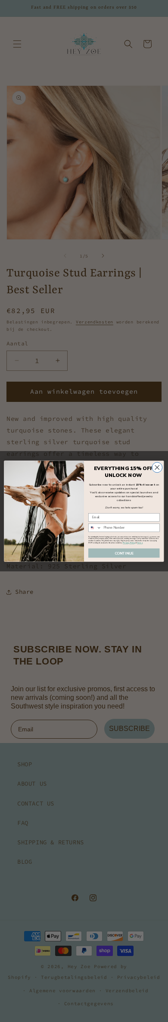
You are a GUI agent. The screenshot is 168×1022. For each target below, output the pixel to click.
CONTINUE (124, 552)
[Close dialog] (157, 467)
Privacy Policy (129, 542)
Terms (140, 542)
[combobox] (94, 527)
